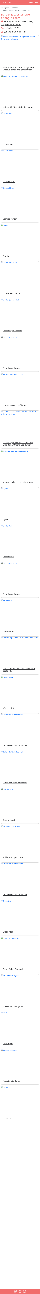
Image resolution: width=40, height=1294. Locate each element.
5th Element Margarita (13, 1006)
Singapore (5, 8)
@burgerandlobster (15, 31)
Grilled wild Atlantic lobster (15, 745)
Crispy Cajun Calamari (13, 969)
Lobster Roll (8, 144)
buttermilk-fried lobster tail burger (18, 107)
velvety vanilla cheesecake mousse (18, 482)
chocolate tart (9, 181)
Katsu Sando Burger (12, 1081)
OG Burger (8, 1043)
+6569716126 (11, 28)
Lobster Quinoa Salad (12, 330)
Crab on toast (9, 820)
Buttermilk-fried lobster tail (15, 782)
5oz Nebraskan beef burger (15, 405)
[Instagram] (24, 1291)
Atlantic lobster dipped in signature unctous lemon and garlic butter (18, 68)
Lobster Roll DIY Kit (11, 293)
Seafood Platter (10, 219)
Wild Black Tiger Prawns (13, 857)
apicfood (7, 2)
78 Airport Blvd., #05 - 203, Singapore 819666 (17, 23)
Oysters (6, 519)
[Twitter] (15, 1291)
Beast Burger (9, 631)
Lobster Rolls (8, 556)
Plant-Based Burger (11, 368)
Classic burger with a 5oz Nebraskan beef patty (19, 669)
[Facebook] (20, 1291)
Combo (6, 256)
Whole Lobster (9, 708)
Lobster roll (8, 1118)
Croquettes (8, 931)
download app (32, 2)
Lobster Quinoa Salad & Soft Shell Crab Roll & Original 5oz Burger (18, 443)
